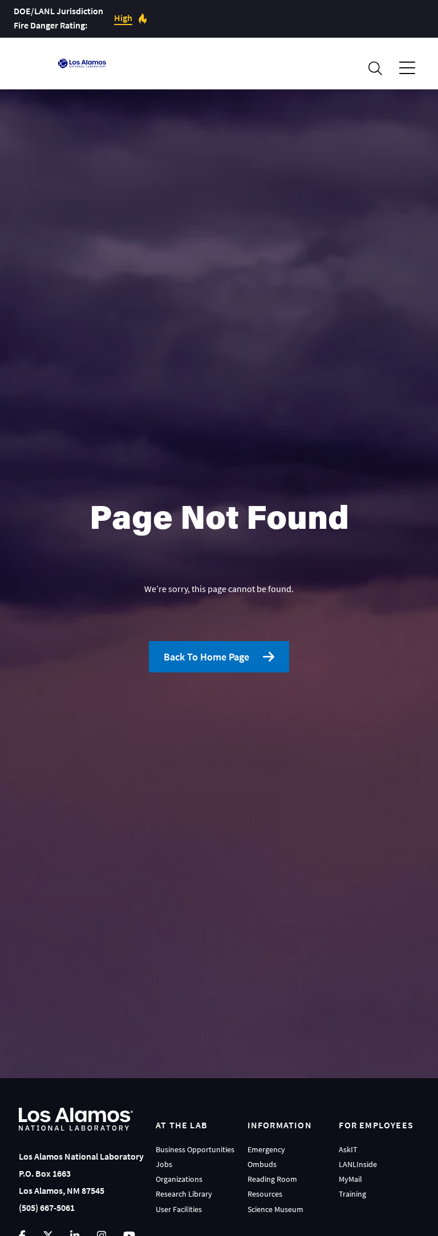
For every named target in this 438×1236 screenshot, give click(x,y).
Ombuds (262, 1164)
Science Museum (275, 1209)
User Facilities (179, 1209)
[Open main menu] (407, 68)
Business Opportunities (195, 1149)
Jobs (164, 1164)
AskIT (348, 1149)
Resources (265, 1194)
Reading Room (272, 1179)
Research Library (184, 1194)
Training (352, 1194)
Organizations (179, 1179)
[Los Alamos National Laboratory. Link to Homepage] (82, 63)
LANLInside (358, 1164)
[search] (375, 68)
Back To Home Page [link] (206, 656)
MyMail (350, 1179)
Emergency (266, 1149)
